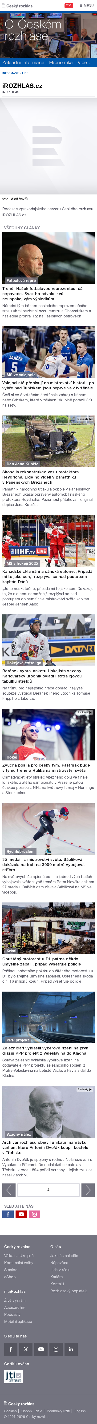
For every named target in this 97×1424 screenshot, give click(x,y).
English (80, 1411)
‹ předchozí (9, 1190)
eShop (10, 1277)
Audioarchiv (14, 1307)
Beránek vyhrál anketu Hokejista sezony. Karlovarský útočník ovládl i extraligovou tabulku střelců (42, 676)
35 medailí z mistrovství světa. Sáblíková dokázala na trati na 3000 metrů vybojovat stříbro (43, 864)
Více (85, 62)
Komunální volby (18, 1263)
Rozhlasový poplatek (68, 1291)
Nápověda (59, 1263)
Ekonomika (61, 62)
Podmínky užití (58, 1411)
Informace (10, 73)
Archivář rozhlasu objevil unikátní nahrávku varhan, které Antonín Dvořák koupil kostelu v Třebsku (45, 1147)
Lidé (25, 73)
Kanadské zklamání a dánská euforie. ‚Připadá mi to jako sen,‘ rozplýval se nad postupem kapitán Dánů (47, 576)
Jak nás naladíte (64, 1256)
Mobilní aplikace (18, 1321)
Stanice (10, 1270)
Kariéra (56, 1277)
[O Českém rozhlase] (48, 34)
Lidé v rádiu (60, 1270)
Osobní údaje (31, 1411)
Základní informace (23, 62)
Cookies (10, 1411)
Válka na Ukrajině (19, 1256)
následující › (88, 1190)
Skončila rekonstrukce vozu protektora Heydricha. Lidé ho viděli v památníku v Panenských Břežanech (40, 477)
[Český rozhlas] (17, 5)
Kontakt (57, 1284)
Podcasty (12, 1314)
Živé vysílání (14, 1300)
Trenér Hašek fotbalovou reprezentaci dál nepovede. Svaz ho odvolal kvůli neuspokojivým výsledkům (43, 293)
